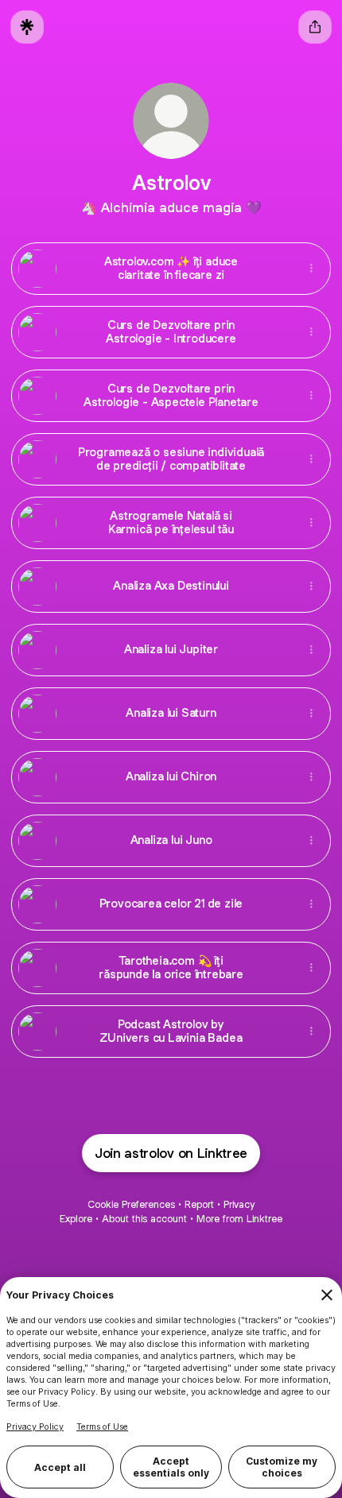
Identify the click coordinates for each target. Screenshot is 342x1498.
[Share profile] (315, 27)
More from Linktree (239, 1218)
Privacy (239, 1204)
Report (199, 1204)
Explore (76, 1218)
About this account (144, 1218)
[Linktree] (27, 27)
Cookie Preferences (131, 1204)
